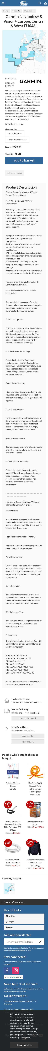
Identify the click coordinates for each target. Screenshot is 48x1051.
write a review (28, 742)
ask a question (28, 736)
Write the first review (14, 124)
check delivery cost (28, 718)
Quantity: (9, 154)
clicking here (25, 1037)
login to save (16, 173)
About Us (10, 916)
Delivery (10, 921)
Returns (9, 927)
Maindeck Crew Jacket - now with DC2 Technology (35, 862)
